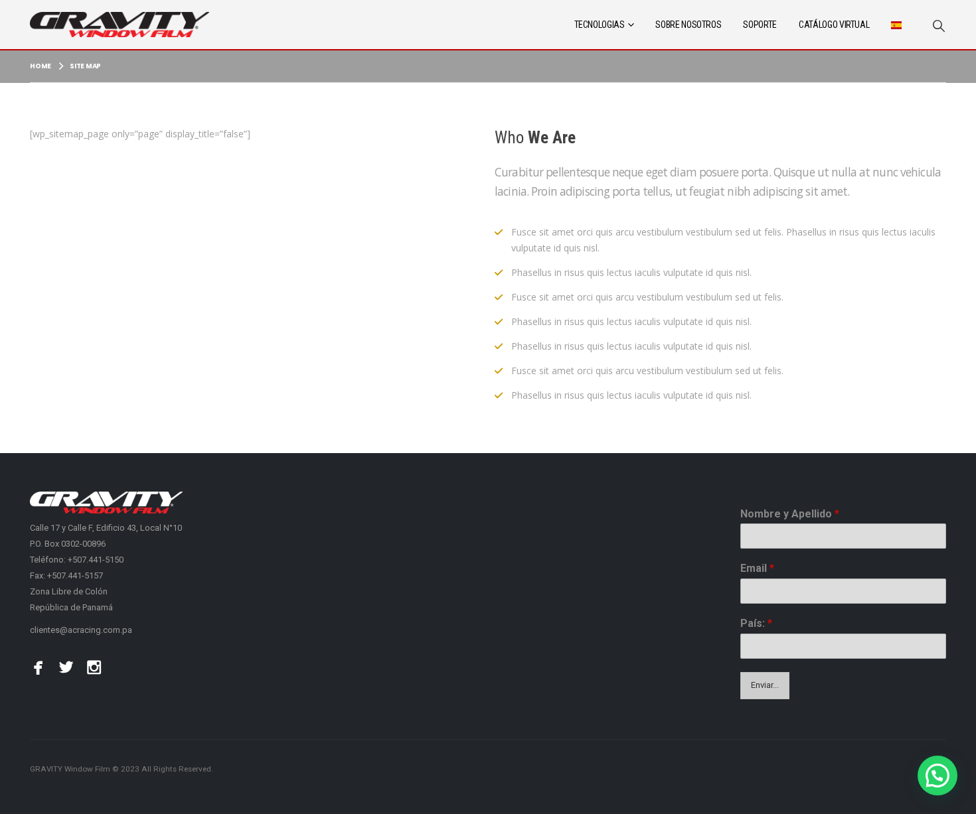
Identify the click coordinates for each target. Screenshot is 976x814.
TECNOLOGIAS (599, 24)
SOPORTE (760, 24)
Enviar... (765, 685)
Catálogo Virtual (834, 24)
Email (757, 568)
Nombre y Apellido (789, 514)
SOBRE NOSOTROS (688, 24)
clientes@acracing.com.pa (81, 630)
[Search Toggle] (939, 25)
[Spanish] (896, 24)
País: (756, 623)
